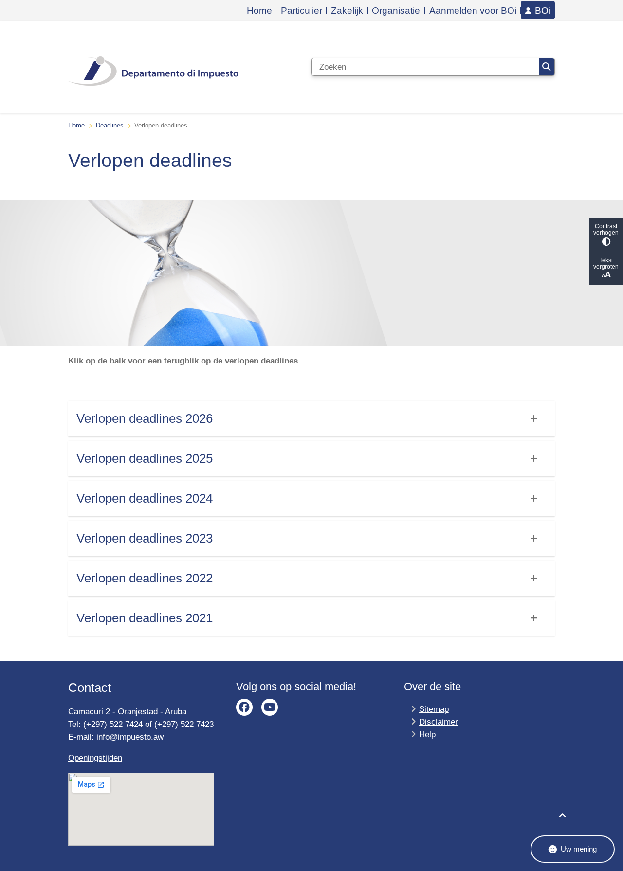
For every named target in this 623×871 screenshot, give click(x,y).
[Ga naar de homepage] (153, 66)
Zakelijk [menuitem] (347, 10)
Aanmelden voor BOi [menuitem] (472, 10)
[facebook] (244, 707)
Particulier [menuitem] (301, 10)
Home (76, 125)
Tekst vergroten (606, 263)
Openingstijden (95, 757)
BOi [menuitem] (542, 10)
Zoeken (546, 66)
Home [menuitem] (259, 10)
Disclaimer (438, 721)
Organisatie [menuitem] (396, 10)
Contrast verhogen (606, 229)
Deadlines (110, 125)
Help (427, 734)
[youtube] (269, 707)
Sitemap (434, 709)
